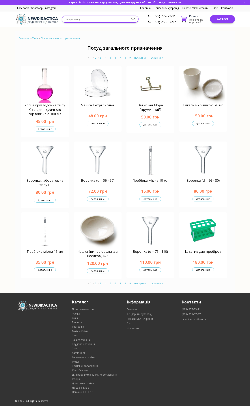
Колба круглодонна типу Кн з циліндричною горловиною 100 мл (45, 109)
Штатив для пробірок (203, 251)
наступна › (140, 57)
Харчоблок (78, 353)
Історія (76, 379)
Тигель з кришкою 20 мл (203, 105)
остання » (157, 57)
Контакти (227, 8)
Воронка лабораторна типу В (44, 182)
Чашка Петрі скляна (97, 105)
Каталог (222, 19)
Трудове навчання (83, 344)
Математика (80, 331)
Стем (75, 335)
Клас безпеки (80, 370)
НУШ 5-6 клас (80, 387)
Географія (78, 326)
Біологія (77, 322)
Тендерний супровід (166, 8)
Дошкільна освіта (83, 383)
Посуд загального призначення (60, 38)
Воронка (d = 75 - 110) (150, 251)
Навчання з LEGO (83, 392)
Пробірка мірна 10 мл (150, 180)
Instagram (50, 8)
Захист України (81, 340)
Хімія (35, 38)
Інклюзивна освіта (83, 357)
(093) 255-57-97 (164, 22)
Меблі (75, 361)
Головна (145, 8)
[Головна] (36, 19)
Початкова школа (83, 309)
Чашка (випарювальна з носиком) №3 (97, 253)
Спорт (76, 348)
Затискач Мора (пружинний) (150, 107)
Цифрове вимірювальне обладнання (94, 374)
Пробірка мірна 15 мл (45, 251)
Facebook (23, 8)
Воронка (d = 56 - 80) (203, 180)
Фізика (76, 313)
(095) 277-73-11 (164, 16)
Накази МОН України (195, 8)
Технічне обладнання (85, 366)
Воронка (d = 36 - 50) (97, 180)
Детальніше (45, 129)
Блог (215, 8)
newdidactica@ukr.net (195, 319)
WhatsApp (37, 8)
